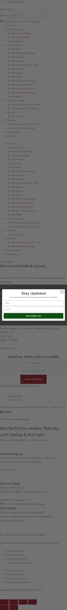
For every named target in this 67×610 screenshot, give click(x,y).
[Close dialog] (62, 292)
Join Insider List (33, 315)
